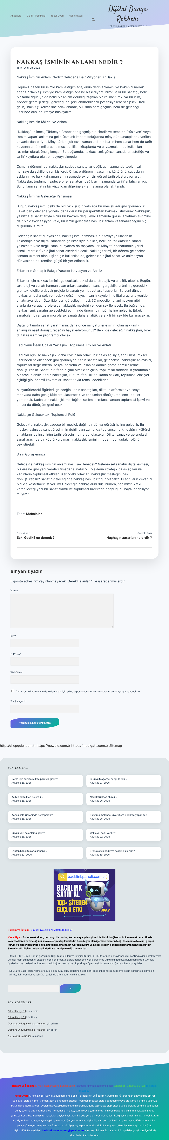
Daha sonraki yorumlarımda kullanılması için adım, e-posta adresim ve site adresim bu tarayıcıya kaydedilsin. (78, 691)
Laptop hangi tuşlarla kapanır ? (29, 850)
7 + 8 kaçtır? (19, 701)
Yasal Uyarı (57, 15)
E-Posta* (16, 654)
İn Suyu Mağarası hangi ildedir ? (108, 778)
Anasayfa (16, 15)
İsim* (13, 635)
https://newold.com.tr (53, 745)
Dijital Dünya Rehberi (127, 14)
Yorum (14, 590)
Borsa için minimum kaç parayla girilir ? (35, 778)
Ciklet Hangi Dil (17, 1011)
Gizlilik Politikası (36, 15)
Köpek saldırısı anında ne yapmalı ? (32, 814)
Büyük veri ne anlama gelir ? (28, 832)
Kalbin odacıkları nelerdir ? (27, 796)
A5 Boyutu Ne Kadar (19, 1035)
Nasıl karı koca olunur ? (103, 796)
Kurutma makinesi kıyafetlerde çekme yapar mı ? (118, 814)
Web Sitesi (16, 672)
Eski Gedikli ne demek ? (36, 537)
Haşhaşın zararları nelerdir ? (129, 537)
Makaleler (34, 514)
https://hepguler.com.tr (18, 745)
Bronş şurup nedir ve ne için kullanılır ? (112, 850)
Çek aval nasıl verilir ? (102, 832)
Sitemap (115, 745)
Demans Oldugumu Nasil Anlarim (26, 1023)
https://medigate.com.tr (89, 745)
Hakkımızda (76, 15)
